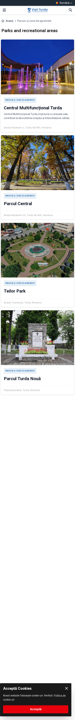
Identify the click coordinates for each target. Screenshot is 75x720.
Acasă (9, 20)
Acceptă (36, 709)
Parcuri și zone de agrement (20, 100)
